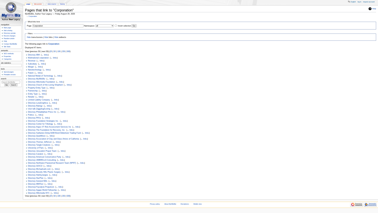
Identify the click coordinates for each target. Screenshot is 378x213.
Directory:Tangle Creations (39, 145)
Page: (29, 26)
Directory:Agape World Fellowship (42, 190)
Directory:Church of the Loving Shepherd (45, 85)
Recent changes (10, 36)
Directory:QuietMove (36, 136)
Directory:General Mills (37, 181)
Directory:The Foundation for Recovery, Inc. (46, 130)
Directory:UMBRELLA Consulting (42, 160)
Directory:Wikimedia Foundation (41, 82)
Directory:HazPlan (35, 178)
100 (58, 51)
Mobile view (197, 204)
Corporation (32, 16)
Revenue (31, 61)
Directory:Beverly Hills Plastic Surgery (44, 172)
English (353, 2)
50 (55, 51)
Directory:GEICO (35, 166)
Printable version (10, 74)
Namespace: (89, 26)
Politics (31, 115)
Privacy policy (155, 204)
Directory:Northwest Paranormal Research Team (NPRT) (52, 163)
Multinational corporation (38, 58)
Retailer (31, 97)
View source (52, 4)
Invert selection (124, 26)
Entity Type (33, 94)
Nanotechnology (35, 70)
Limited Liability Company (39, 100)
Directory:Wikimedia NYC (39, 193)
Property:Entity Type (36, 88)
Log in (359, 2)
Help (374, 9)
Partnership (33, 91)
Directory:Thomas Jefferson (40, 142)
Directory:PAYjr (34, 118)
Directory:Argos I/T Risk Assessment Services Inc (49, 127)
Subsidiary (32, 64)
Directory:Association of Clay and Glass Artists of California (53, 139)
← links (44, 55)
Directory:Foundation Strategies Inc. (43, 121)
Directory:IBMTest (35, 184)
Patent (31, 73)
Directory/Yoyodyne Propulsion (41, 187)
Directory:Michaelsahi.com (39, 169)
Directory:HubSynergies (38, 175)
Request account (369, 2)
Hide (29, 37)
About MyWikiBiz (170, 204)
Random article (9, 38)
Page (28, 4)
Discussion (38, 4)
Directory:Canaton (35, 154)
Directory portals (10, 33)
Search (3, 79)
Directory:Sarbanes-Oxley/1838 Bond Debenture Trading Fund (54, 133)
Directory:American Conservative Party (44, 157)
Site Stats (7, 46)
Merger (31, 67)
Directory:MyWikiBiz (36, 79)
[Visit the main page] (11, 11)
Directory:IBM (34, 55)
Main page (7, 28)
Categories (8, 59)
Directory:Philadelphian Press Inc (42, 112)
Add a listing (8, 30)
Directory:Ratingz (35, 106)
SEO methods (9, 53)
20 (51, 51)
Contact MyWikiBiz (10, 44)
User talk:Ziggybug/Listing (39, 109)
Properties (7, 56)
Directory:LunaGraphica (38, 103)
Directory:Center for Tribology (40, 124)
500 (68, 51)
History (62, 4)
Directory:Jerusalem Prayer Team (42, 151)
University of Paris (36, 148)
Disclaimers (185, 204)
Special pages (9, 72)
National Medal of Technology (40, 76)
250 (63, 51)
